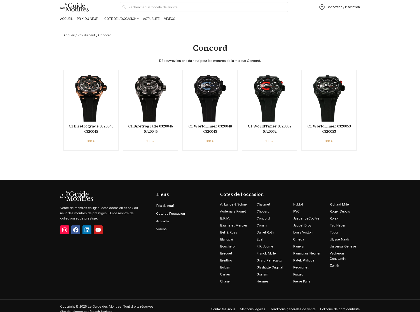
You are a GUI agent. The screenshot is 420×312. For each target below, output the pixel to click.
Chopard (263, 211)
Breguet (226, 253)
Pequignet (300, 267)
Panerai (298, 246)
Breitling (226, 260)
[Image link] (76, 195)
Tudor (334, 232)
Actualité (162, 221)
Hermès (263, 281)
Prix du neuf (86, 35)
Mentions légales (252, 309)
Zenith (334, 265)
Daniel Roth (265, 232)
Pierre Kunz (301, 281)
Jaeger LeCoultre (306, 218)
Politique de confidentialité (340, 309)
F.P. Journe (265, 246)
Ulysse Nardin (340, 239)
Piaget (298, 274)
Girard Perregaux (269, 260)
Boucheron (228, 246)
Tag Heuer (337, 225)
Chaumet (263, 204)
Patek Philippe (304, 260)
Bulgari (225, 267)
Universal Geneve (343, 246)
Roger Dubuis (340, 211)
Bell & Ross (228, 232)
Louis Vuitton (303, 232)
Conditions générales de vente (293, 309)
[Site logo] (74, 7)
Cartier (225, 274)
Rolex (334, 218)
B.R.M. (225, 218)
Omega (298, 239)
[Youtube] (98, 229)
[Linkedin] (86, 229)
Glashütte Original (270, 267)
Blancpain (227, 239)
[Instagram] (64, 229)
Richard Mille (339, 204)
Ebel (260, 239)
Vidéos (161, 229)
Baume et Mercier (233, 225)
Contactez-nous (223, 309)
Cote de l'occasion (170, 213)
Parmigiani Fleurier (306, 253)
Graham (262, 274)
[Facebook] (75, 229)
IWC (296, 211)
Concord (263, 218)
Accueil (69, 35)
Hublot (298, 204)
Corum (262, 225)
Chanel (225, 281)
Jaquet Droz (302, 225)
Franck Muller (267, 253)
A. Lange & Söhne (233, 204)
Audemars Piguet (233, 211)
